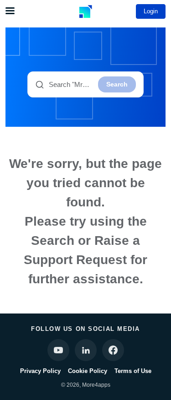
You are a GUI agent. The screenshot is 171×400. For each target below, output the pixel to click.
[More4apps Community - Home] (85, 11)
